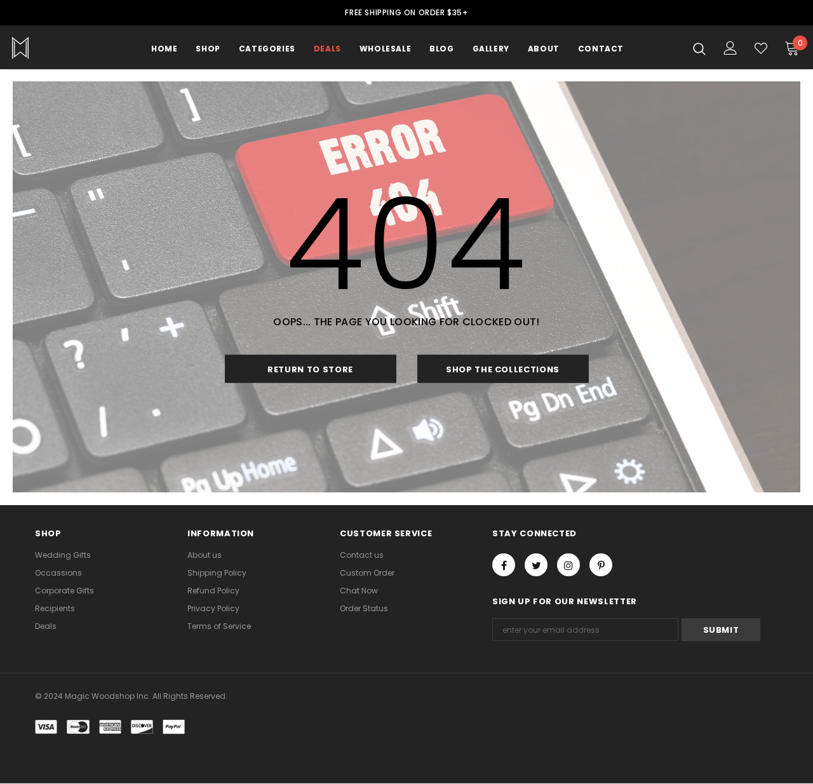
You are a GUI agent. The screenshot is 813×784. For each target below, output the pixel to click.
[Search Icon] (699, 48)
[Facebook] (503, 564)
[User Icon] (730, 48)
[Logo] (56, 48)
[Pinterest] (600, 564)
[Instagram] (568, 564)
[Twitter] (536, 564)
